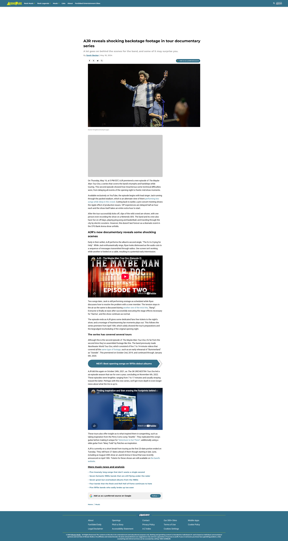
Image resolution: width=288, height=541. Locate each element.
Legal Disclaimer (95, 529)
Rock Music (28, 3)
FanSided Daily (94, 524)
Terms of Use (170, 524)
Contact (145, 520)
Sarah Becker (92, 55)
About (70, 3)
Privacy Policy (148, 524)
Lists (63, 3)
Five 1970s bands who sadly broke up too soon (112, 487)
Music (55, 3)
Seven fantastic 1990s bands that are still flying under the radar (120, 476)
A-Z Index (146, 529)
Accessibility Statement (122, 529)
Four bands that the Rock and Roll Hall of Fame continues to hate (121, 484)
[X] (274, 3)
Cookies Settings (171, 529)
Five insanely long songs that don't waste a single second (117, 472)
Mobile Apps (193, 520)
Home (90, 504)
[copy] (101, 60)
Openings (116, 520)
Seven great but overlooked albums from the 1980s (114, 480)
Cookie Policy (194, 524)
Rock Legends (43, 3)
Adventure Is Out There (129, 440)
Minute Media (76, 535)
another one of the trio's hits (135, 307)
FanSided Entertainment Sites (87, 3)
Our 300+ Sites (170, 520)
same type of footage (111, 349)
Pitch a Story (117, 524)
